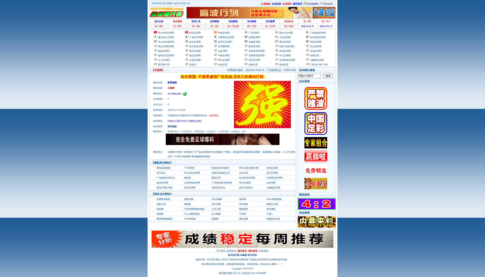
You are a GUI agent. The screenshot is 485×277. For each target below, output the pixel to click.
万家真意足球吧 (226, 37)
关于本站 (221, 251)
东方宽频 (216, 204)
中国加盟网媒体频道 (194, 209)
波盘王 (192, 64)
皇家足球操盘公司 (221, 173)
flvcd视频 (216, 214)
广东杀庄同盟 (196, 37)
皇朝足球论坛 (218, 187)
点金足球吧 (315, 51)
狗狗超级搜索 (163, 168)
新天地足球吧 (196, 46)
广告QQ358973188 (318, 64)
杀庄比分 (161, 173)
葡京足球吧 (285, 42)
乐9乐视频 (217, 199)
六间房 (242, 214)
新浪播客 (271, 209)
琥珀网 (160, 209)
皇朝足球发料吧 (256, 51)
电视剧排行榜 (273, 219)
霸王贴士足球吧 (166, 37)
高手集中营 (163, 64)
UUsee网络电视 (191, 214)
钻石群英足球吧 (318, 37)
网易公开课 (272, 204)
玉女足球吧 (285, 37)
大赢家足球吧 (316, 60)
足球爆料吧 (223, 46)
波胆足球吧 (254, 37)
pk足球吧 (222, 51)
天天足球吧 (315, 46)
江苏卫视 (216, 209)
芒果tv (270, 214)
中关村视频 (190, 219)
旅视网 (160, 214)
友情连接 (263, 251)
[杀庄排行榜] (166, 13)
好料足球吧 (195, 32)
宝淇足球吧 (195, 60)
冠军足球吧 (254, 60)
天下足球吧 (163, 60)
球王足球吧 (223, 60)
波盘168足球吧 (286, 46)
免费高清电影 (163, 199)
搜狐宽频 (188, 199)
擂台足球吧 (195, 55)
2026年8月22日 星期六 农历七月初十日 (171, 3)
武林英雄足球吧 (256, 55)
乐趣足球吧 (254, 42)
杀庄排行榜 (233, 255)
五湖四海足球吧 (287, 60)
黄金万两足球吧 (166, 46)
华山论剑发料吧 (166, 42)
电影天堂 (161, 204)
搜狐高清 (243, 209)
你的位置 (222, 64)
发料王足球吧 (225, 42)
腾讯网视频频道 (165, 219)
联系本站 (231, 251)
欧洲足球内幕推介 (221, 168)
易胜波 (187, 177)
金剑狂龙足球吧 (165, 55)
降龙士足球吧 (286, 32)
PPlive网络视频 (274, 199)
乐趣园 (243, 255)
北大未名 (243, 173)
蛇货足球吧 (254, 46)
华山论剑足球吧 (166, 32)
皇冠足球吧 (285, 51)
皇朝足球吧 (223, 32)
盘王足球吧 (195, 42)
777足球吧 (254, 32)
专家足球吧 (223, 55)
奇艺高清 (243, 204)
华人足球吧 (285, 55)
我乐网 (242, 199)
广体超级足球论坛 (166, 177)
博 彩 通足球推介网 (248, 168)
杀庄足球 (252, 255)
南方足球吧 (195, 51)
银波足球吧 (163, 51)
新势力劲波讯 (246, 187)
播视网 (187, 204)
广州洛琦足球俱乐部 (222, 182)
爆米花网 (243, 219)
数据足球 (216, 177)
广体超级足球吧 (318, 32)
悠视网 (215, 219)
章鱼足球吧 (315, 42)
